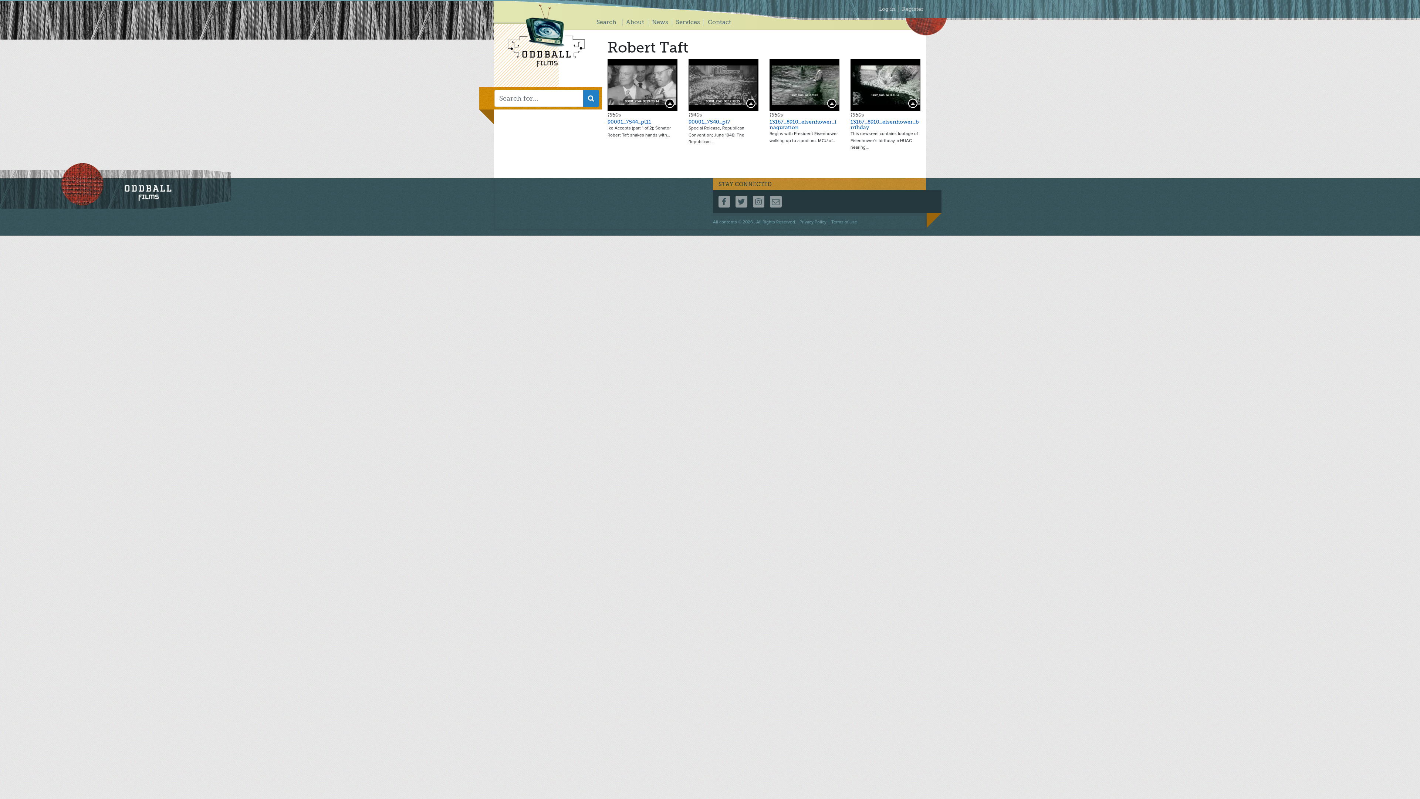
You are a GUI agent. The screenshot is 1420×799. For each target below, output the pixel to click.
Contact (719, 22)
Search (606, 22)
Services (688, 22)
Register (912, 9)
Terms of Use (844, 222)
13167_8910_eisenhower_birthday (885, 125)
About (635, 22)
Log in (887, 9)
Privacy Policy (812, 222)
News (660, 22)
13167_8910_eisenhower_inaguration (803, 125)
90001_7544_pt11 (629, 122)
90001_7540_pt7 (709, 122)
